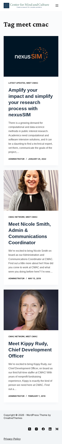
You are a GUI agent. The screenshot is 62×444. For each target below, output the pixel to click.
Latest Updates (16, 83)
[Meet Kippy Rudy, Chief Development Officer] (31, 310)
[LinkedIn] (50, 429)
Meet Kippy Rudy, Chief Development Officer (30, 349)
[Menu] (56, 5)
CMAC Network (16, 217)
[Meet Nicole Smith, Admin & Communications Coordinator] (31, 190)
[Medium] (56, 429)
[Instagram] (36, 429)
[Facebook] (43, 429)
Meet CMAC (32, 83)
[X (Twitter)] (29, 429)
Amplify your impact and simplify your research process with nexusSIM (30, 102)
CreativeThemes (13, 418)
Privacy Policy (12, 438)
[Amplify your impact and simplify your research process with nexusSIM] (31, 56)
